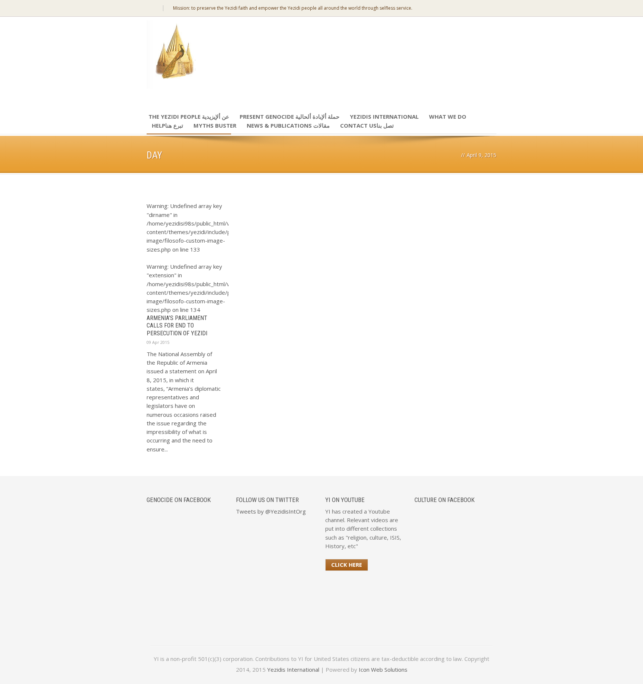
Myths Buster (214, 125)
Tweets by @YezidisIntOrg (271, 511)
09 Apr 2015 (158, 342)
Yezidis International (384, 116)
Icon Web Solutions (383, 669)
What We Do (447, 116)
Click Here (346, 564)
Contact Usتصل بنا (367, 125)
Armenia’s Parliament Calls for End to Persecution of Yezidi (177, 325)
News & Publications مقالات (288, 125)
